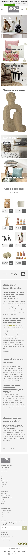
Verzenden (4, 471)
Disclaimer (4, 482)
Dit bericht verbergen (9, 5)
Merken (3, 499)
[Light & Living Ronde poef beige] (20, 203)
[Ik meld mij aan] (24, 528)
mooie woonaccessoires (18, 303)
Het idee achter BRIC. (7, 497)
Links (2, 486)
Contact (3, 501)
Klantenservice (5, 467)
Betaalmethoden (5, 473)
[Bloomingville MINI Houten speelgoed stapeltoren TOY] (20, 220)
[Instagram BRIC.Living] (22, 544)
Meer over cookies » (20, 5)
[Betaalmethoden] (5, 551)
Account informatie (6, 510)
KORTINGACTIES (5, 495)
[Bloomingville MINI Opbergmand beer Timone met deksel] (7, 203)
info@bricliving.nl (6, 540)
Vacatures (3, 484)
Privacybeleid (4, 478)
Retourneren (4, 469)
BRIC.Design (4, 493)
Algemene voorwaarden (7, 476)
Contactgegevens (5, 480)
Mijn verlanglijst (5, 516)
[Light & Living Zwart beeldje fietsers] (7, 238)
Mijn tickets (4, 514)
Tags (2, 503)
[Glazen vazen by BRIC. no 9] (20, 238)
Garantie (3, 475)
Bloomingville (17, 436)
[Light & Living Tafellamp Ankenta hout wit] (7, 220)
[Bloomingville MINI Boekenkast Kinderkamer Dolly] (7, 255)
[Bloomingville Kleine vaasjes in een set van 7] (20, 255)
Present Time (12, 438)
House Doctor (9, 436)
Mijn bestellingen (5, 512)
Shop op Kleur (11, 325)
